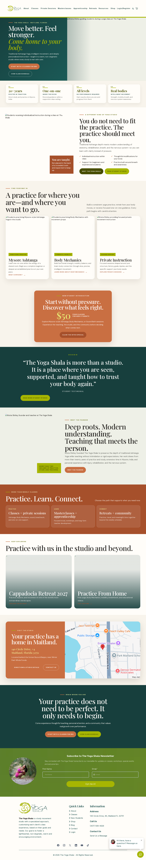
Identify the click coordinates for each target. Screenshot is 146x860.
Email (95, 769)
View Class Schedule (20, 74)
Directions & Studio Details (26, 667)
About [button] (26, 8)
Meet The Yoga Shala (91, 171)
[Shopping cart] (137, 8)
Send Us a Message (98, 836)
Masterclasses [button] (65, 8)
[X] (70, 845)
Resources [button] (104, 8)
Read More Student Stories (35, 398)
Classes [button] (35, 8)
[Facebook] (58, 845)
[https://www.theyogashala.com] (14, 8)
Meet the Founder (75, 470)
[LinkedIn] (76, 845)
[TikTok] (88, 845)
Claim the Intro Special (73, 335)
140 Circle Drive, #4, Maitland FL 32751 (107, 816)
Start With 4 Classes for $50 (24, 66)
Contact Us (51, 667)
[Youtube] (82, 845)
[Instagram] (64, 845)
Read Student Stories (116, 171)
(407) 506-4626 (97, 826)
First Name (47, 769)
